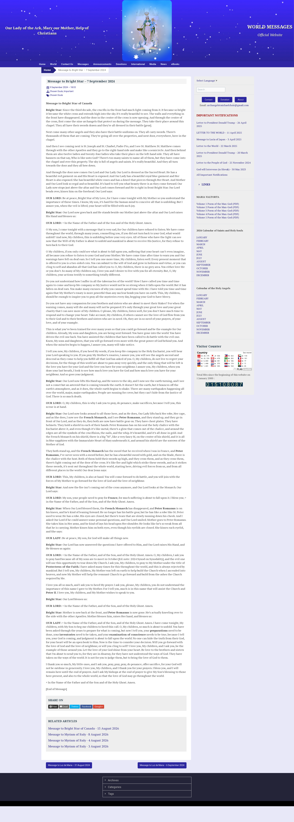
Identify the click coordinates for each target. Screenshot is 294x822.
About (241, 99)
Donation (225, 99)
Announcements (102, 64)
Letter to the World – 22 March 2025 (216, 146)
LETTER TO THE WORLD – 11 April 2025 (219, 132)
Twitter (75, 706)
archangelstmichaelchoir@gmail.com (228, 105)
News (164, 64)
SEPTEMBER (203, 264)
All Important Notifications (211, 174)
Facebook (86, 706)
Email (65, 706)
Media (152, 64)
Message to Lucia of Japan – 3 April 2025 (218, 139)
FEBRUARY (202, 241)
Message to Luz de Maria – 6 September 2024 (162, 765)
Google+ (98, 706)
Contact (208, 99)
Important (69, 91)
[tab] (224, 184)
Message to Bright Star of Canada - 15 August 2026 (83, 728)
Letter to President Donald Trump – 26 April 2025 (221, 124)
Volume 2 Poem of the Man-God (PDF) (217, 207)
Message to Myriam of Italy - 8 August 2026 (78, 734)
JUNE (199, 254)
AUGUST (201, 261)
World (53, 64)
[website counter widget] (224, 384)
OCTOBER (202, 268)
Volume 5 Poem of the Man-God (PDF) (217, 217)
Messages (83, 64)
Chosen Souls (56, 91)
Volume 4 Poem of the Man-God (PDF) (217, 214)
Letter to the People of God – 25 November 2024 (223, 162)
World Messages (269, 27)
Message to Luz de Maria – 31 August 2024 (69, 765)
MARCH (200, 244)
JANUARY (201, 237)
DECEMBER (202, 275)
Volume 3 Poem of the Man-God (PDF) (217, 210)
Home (42, 64)
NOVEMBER (203, 271)
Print (54, 706)
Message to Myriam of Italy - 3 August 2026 (78, 746)
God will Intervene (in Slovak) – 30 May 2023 (221, 169)
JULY (199, 258)
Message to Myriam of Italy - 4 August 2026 (78, 740)
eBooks (175, 64)
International (138, 64)
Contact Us (67, 64)
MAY (199, 251)
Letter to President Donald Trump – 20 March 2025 (222, 154)
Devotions (121, 64)
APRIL (200, 247)
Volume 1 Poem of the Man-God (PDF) (217, 204)
